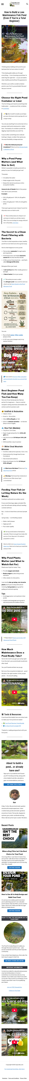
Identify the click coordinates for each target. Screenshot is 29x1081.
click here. (15, 222)
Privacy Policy (23, 1078)
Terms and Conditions (13, 1078)
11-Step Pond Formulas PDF (13, 726)
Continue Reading (14, 867)
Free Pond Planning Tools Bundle (14, 723)
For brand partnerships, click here (14, 1069)
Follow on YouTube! (14, 990)
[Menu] (2, 4)
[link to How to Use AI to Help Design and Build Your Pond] (14, 881)
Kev (14, 802)
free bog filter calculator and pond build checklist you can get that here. (15, 379)
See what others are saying (14, 960)
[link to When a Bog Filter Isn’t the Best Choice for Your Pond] (14, 838)
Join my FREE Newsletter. (14, 987)
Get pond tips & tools (14, 784)
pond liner (6, 108)
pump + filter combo (17, 335)
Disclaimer (4, 1078)
